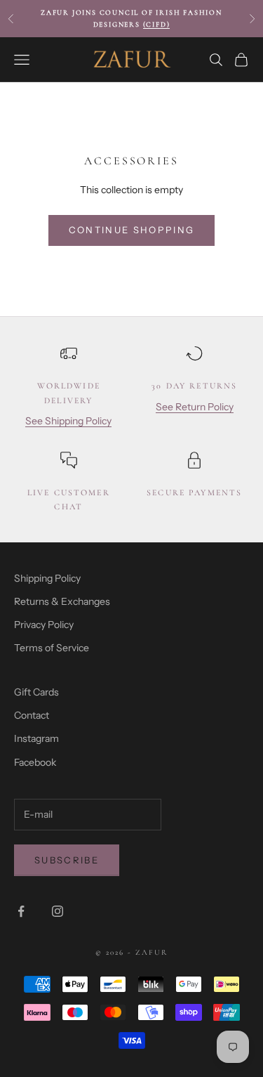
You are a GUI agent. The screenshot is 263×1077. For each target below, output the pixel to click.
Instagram (36, 738)
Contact (31, 715)
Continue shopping (132, 229)
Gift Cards (36, 692)
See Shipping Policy (68, 421)
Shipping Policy (47, 578)
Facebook (35, 762)
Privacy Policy (44, 624)
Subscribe (66, 860)
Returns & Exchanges (62, 601)
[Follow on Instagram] (57, 911)
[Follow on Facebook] (21, 911)
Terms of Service (51, 647)
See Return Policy (195, 406)
